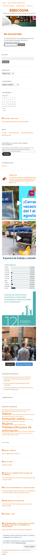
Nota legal (29, 6)
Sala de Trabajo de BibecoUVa (16, 3)
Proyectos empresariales (19, 424)
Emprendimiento (24, 414)
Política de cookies (20, 543)
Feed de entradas (14, 133)
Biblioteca (10, 411)
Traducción (23, 433)
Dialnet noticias (11, 118)
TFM (5, 433)
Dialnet (6, 414)
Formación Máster (19, 416)
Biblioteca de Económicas (19, 411)
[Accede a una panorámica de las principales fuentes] (19, 308)
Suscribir (6, 154)
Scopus (20, 431)
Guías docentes (29, 419)
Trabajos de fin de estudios (13, 433)
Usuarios (4, 435)
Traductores (30, 433)
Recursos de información (16, 429)
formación (11, 416)
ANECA (7, 410)
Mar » (4, 110)
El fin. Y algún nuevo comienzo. (11, 453)
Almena (4, 410)
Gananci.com (9, 514)
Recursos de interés (9, 6)
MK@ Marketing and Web (14, 501)
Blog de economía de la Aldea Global (19, 487)
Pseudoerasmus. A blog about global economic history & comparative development (18, 525)
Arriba (4, 554)
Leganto (23, 421)
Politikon (8, 462)
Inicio (4, 3)
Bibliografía (5, 411)
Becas (28, 410)
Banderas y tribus (7, 465)
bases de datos (23, 410)
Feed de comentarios (27, 133)
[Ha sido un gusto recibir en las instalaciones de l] (19, 344)
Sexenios (25, 431)
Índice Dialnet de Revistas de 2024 (12, 121)
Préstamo (8, 427)
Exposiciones (5, 416)
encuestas (32, 414)
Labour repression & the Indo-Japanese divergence (17, 529)
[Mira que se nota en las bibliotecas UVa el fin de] (19, 273)
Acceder (4, 133)
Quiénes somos (20, 6)
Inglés (7, 421)
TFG (3, 433)
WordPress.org (6, 135)
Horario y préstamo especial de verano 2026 (16, 383)
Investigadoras (13, 421)
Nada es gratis (10, 450)
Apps (17, 410)
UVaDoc (9, 435)
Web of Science (15, 435)
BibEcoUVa (19, 10)
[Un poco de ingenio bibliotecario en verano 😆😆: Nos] (19, 238)
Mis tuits (4, 166)
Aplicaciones (13, 410)
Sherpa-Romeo (31, 431)
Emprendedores (16, 414)
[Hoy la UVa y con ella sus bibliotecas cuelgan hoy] (19, 203)
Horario (4, 421)
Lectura (19, 421)
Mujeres (7, 424)
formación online (13, 419)
